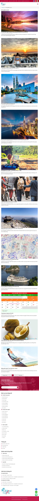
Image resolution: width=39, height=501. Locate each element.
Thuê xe (3, 437)
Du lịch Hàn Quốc (5, 417)
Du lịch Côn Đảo (5, 406)
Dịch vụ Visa (4, 434)
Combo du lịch (4, 428)
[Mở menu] (37, 4)
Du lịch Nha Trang (5, 401)
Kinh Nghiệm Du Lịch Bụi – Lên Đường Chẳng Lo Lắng (11, 170)
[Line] (37, 1)
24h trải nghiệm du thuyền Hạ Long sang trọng (10, 286)
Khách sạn (4, 429)
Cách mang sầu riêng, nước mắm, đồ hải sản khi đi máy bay (12, 340)
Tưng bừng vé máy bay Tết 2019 (7, 313)
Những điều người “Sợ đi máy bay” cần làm (9, 368)
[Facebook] (34, 1)
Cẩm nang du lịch (5, 445)
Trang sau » (20, 375)
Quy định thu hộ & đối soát (6, 467)
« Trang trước (4, 375)
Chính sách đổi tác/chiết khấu (7, 460)
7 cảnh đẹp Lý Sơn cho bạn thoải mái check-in (10, 68)
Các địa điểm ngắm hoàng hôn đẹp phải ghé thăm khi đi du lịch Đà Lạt (14, 32)
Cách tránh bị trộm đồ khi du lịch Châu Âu (9, 201)
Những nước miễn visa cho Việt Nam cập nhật (9, 259)
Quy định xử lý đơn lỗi (5, 465)
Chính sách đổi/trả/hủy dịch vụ (7, 456)
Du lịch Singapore (5, 414)
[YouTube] (35, 1)
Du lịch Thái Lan (5, 411)
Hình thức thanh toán (5, 443)
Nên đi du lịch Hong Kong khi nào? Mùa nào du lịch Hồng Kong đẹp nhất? (15, 139)
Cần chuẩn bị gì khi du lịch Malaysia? (8, 103)
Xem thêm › (4, 407)
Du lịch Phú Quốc (5, 404)
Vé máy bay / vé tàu (5, 431)
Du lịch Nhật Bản (5, 416)
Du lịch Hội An (4, 398)
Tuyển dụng (4, 446)
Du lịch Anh (4, 420)
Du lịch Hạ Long (4, 397)
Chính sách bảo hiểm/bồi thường (7, 458)
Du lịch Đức (4, 419)
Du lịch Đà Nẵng (5, 403)
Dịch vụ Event (4, 432)
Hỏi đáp (3, 448)
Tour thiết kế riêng (5, 426)
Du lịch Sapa (4, 400)
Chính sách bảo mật (5, 455)
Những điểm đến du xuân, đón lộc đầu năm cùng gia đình (12, 228)
